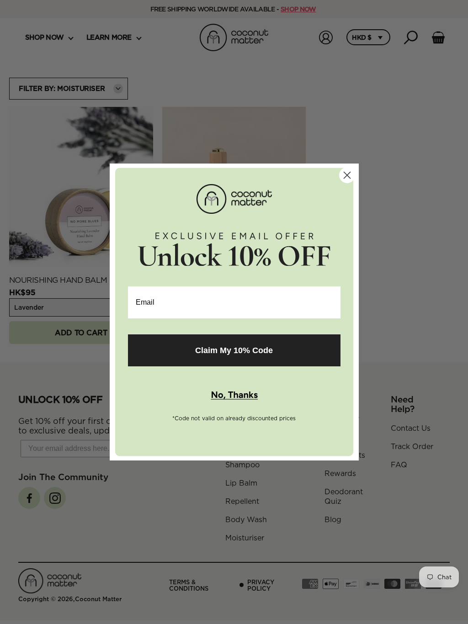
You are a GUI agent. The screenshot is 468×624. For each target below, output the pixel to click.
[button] (234, 395)
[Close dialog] (347, 175)
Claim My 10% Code (234, 350)
